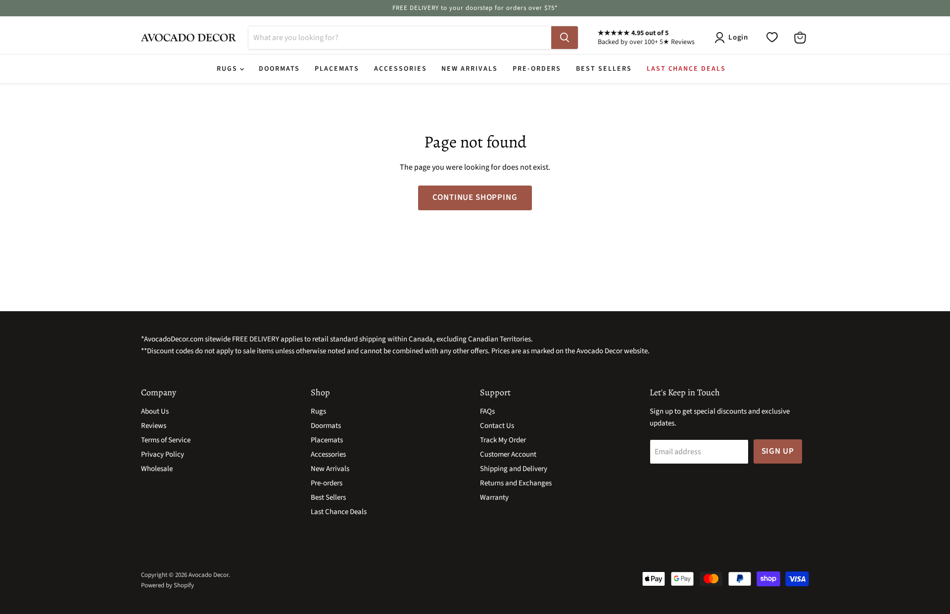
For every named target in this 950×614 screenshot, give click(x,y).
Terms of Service (165, 440)
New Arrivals (469, 69)
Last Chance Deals (686, 69)
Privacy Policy (162, 454)
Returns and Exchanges (516, 483)
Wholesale (157, 469)
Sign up (777, 451)
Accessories (400, 69)
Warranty (494, 497)
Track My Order (503, 440)
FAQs (487, 411)
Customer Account (508, 454)
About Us (155, 411)
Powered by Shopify (167, 585)
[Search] (564, 37)
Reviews (153, 426)
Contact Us (497, 426)
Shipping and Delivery (513, 469)
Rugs (228, 69)
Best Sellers (603, 69)
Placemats (337, 69)
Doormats (279, 69)
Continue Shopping (474, 197)
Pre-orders (537, 69)
